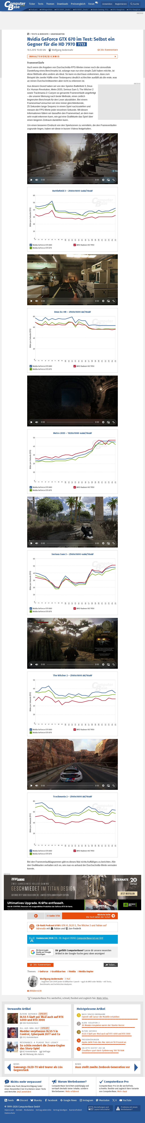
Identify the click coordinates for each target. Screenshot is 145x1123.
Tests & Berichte (40, 34)
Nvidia (72, 971)
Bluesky (38, 1100)
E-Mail (67, 979)
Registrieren (121, 4)
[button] (134, 4)
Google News (70, 1100)
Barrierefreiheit (75, 1110)
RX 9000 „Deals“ (82, 9)
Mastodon (104, 1100)
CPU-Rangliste (134, 9)
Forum (91, 4)
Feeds (11, 1100)
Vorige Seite (33, 916)
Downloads (62, 4)
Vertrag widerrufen (43, 1110)
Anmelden (107, 4)
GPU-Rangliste (118, 9)
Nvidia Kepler (86, 971)
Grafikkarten (57, 34)
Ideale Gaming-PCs (100, 9)
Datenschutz (10, 1113)
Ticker (32, 4)
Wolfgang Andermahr (51, 978)
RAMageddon (46, 9)
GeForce (44, 971)
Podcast (33, 9)
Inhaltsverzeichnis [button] (44, 56)
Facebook (52, 1100)
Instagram (88, 1100)
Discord (24, 1100)
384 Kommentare (41, 964)
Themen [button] (50, 4)
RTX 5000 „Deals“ (63, 9)
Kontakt (19, 1110)
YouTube (127, 1100)
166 (30, 1023)
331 (30, 1037)
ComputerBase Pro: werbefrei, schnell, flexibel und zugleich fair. (69, 998)
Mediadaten (29, 1110)
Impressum (9, 1110)
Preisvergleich (78, 4)
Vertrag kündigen (60, 1110)
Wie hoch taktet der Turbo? (98, 915)
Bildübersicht (35, 991)
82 (29, 1051)
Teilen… (112, 964)
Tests (40, 4)
